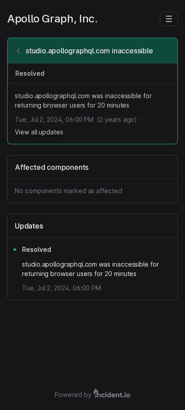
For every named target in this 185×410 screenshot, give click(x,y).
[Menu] (169, 19)
